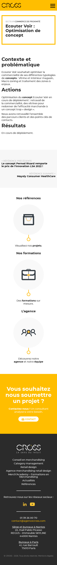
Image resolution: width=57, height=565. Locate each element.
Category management (28, 463)
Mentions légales (45, 556)
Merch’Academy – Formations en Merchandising (28, 475)
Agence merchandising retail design (28, 471)
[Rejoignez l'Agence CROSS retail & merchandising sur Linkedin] (25, 504)
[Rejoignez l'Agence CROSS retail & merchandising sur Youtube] (32, 504)
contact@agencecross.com (28, 521)
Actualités (28, 480)
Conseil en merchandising (28, 460)
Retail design (29, 467)
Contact (30, 419)
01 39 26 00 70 (28, 518)
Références (28, 484)
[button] (53, 5)
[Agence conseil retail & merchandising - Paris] (11, 5)
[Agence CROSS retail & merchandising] (28, 449)
